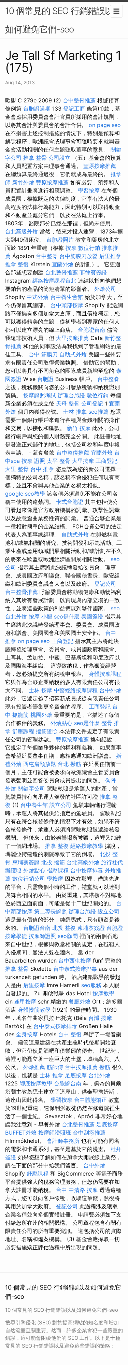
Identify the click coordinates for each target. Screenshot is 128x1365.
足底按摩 (76, 1075)
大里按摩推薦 (72, 338)
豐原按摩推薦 (99, 165)
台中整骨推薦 (79, 100)
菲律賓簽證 (93, 272)
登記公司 (105, 583)
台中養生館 (34, 804)
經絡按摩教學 (86, 845)
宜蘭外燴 (62, 264)
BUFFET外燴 (21, 1132)
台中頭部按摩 (67, 305)
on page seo (105, 125)
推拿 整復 (17, 264)
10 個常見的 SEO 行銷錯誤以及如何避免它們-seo (63, 19)
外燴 (10, 788)
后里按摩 (34, 985)
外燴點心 (61, 723)
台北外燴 (16, 616)
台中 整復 (70, 1034)
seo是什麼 (67, 616)
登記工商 (74, 108)
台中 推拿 (42, 469)
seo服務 (91, 985)
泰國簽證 (92, 616)
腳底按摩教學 (35, 1083)
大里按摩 (83, 460)
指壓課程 (58, 870)
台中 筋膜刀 (43, 354)
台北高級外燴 (21, 231)
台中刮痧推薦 (89, 1132)
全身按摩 (27, 1034)
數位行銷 (89, 247)
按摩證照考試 (39, 395)
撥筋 (104, 1067)
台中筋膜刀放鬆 (78, 256)
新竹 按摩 (78, 428)
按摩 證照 (33, 460)
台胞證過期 (37, 108)
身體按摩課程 (105, 673)
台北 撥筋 (69, 763)
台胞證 (45, 378)
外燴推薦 (34, 1067)
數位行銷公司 (28, 878)
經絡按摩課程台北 (54, 280)
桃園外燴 (41, 714)
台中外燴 (110, 690)
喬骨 (110, 780)
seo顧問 (68, 936)
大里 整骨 (17, 469)
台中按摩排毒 (86, 870)
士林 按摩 (40, 690)
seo (115, 608)
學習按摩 (89, 190)
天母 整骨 (68, 403)
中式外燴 (37, 297)
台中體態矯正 (90, 1099)
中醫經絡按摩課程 (76, 690)
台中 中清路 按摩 (77, 1189)
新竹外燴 (23, 182)
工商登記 (106, 460)
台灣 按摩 (100, 1017)
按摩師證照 (42, 936)
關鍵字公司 (31, 788)
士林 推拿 (75, 411)
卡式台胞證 (69, 501)
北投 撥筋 (53, 862)
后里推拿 (110, 256)
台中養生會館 (66, 297)
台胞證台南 (91, 329)
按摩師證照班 (54, 1132)
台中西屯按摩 (74, 960)
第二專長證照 (50, 911)
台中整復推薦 (72, 452)
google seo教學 (25, 493)
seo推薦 (98, 411)
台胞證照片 (60, 239)
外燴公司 (105, 288)
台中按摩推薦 (81, 1067)
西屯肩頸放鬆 (39, 763)
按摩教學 (103, 993)
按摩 (71, 247)
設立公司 (60, 804)
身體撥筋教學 (34, 1009)
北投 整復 (64, 927)
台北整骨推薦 (61, 272)
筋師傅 (55, 1067)
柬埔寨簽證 (26, 862)
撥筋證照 (47, 731)
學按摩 (55, 878)
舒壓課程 (23, 731)
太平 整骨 (58, 460)
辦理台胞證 (71, 395)
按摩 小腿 (40, 616)
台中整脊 (47, 256)
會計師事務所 (63, 1140)
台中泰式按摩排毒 (75, 968)
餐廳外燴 (79, 1001)
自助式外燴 (73, 354)
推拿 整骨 (35, 157)
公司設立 (59, 157)
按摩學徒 (16, 936)
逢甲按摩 (25, 1001)
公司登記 (92, 403)
